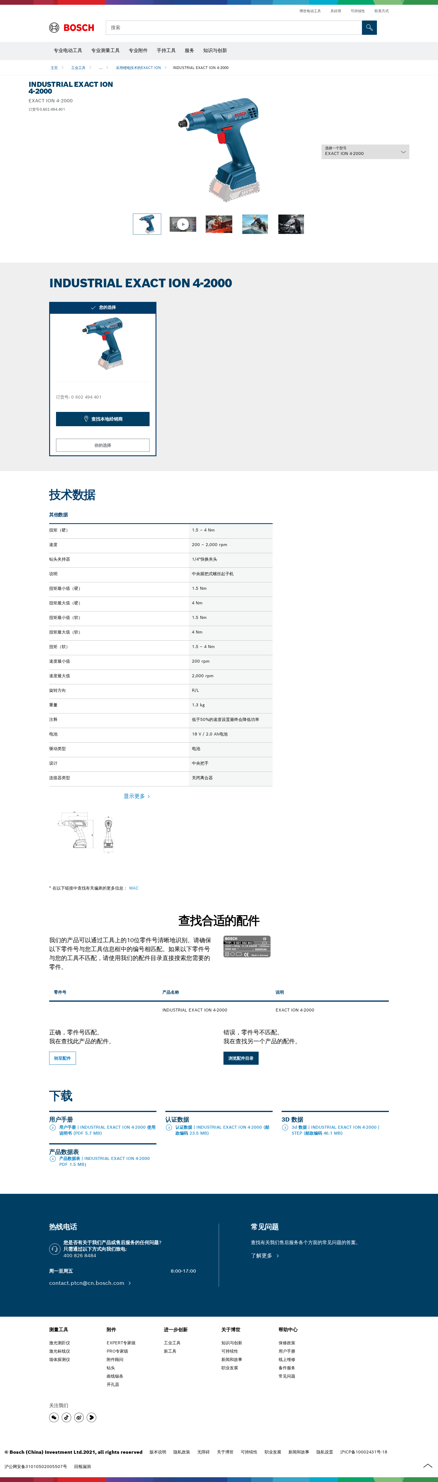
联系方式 (382, 11)
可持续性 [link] (229, 1351)
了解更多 (262, 1255)
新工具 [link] (170, 1351)
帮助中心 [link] (288, 1329)
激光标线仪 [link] (59, 1351)
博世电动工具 (310, 11)
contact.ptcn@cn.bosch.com (87, 1282)
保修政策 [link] (287, 1342)
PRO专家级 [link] (117, 1351)
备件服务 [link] (287, 1367)
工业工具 (78, 67)
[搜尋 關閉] (356, 27)
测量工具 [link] (58, 1329)
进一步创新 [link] (176, 1329)
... (100, 67)
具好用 (335, 11)
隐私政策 (181, 1452)
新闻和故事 (298, 1452)
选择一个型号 (336, 148)
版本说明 (158, 1452)
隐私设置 (324, 1452)
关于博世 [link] (230, 1329)
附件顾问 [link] (115, 1359)
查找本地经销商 (107, 419)
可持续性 (358, 11)
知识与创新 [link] (231, 1342)
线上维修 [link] (287, 1359)
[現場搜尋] (369, 28)
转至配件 (62, 1058)
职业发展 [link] (229, 1367)
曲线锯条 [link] (115, 1376)
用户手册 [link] (287, 1351)
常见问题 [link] (287, 1376)
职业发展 (273, 1452)
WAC (134, 888)
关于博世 (225, 1452)
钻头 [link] (111, 1367)
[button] (54, 1417)
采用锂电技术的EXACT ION (138, 67)
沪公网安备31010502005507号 (35, 1466)
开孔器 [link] (113, 1384)
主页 (54, 67)
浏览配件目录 (241, 1058)
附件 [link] (111, 1329)
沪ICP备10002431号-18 (363, 1452)
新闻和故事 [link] (231, 1359)
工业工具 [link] (172, 1342)
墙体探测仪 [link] (59, 1359)
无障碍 (203, 1452)
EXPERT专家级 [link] (121, 1342)
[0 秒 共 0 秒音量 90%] (219, 150)
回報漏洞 (82, 1466)
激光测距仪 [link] (59, 1342)
